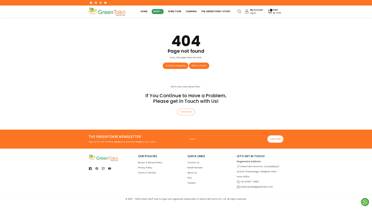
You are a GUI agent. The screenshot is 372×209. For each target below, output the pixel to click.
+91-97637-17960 (249, 181)
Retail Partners (195, 167)
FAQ (189, 177)
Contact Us (186, 111)
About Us (192, 172)
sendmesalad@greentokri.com (256, 186)
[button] (157, 11)
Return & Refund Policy (150, 162)
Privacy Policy (145, 167)
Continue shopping (176, 65)
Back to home (199, 65)
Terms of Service (147, 172)
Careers (191, 182)
